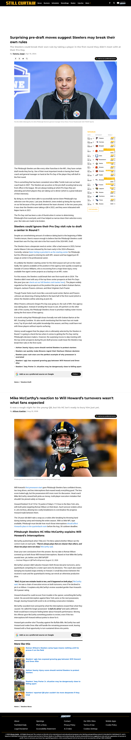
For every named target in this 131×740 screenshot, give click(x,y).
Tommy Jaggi (19, 54)
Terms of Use (89, 725)
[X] (114, 3)
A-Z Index (68, 729)
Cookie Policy (111, 725)
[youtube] (118, 3)
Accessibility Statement (46, 729)
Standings (65, 3)
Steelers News (26, 706)
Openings (40, 721)
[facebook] (109, 3)
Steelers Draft (26, 382)
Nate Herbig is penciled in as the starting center (48, 252)
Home (16, 382)
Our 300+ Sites (90, 721)
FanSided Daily (20, 725)
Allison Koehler (19, 411)
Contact (67, 721)
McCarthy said (47, 547)
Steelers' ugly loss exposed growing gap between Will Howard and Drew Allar (47, 362)
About (16, 721)
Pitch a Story (41, 725)
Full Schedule (93, 209)
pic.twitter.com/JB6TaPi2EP (36, 557)
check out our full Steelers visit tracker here (46, 282)
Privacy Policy (69, 725)
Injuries (80, 3)
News (39, 3)
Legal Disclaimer (21, 729)
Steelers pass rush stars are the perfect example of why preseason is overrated (46, 356)
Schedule (55, 3)
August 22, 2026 (52, 560)
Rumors (47, 3)
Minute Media (14, 734)
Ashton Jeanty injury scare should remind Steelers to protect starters (46, 348)
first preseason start (34, 487)
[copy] (26, 58)
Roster (73, 3)
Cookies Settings (90, 729)
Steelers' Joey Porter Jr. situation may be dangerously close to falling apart (48, 367)
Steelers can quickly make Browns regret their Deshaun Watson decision (48, 351)
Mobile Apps (111, 721)
